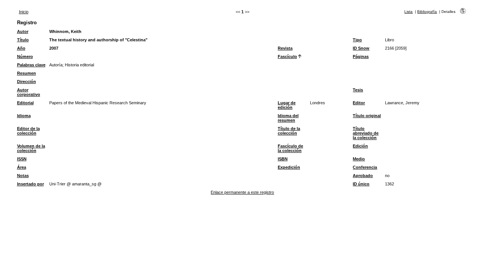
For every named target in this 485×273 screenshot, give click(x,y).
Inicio (23, 11)
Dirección (26, 81)
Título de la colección (289, 130)
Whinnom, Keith (65, 31)
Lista (408, 11)
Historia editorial (79, 65)
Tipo (357, 40)
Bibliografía (427, 11)
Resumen (26, 73)
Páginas (361, 56)
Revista (285, 48)
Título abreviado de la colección (366, 133)
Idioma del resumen (288, 117)
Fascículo (287, 56)
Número (25, 56)
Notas (23, 175)
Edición (360, 146)
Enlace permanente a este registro (242, 192)
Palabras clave (31, 65)
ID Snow (361, 48)
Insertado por (30, 184)
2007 (53, 48)
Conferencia (365, 167)
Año (21, 48)
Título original (367, 115)
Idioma (24, 115)
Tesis (358, 90)
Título (23, 40)
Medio (359, 159)
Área (21, 167)
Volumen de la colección (31, 148)
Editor (359, 102)
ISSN (22, 159)
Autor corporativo (28, 92)
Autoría (56, 65)
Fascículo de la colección (290, 148)
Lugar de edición (287, 105)
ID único (361, 184)
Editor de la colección (28, 130)
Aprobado (363, 175)
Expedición (289, 167)
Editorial (25, 102)
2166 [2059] (396, 48)
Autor (22, 31)
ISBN (283, 159)
